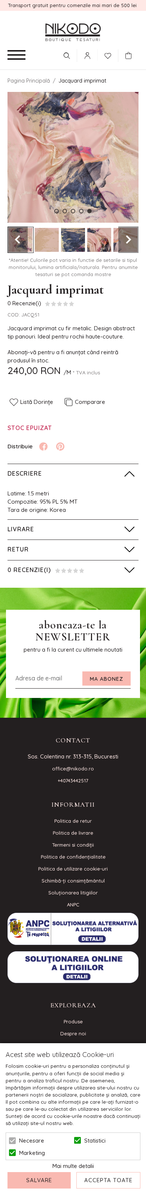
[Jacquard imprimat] (47, 240)
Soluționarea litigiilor (73, 893)
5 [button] (89, 211)
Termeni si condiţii (73, 845)
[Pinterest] (60, 446)
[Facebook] (43, 446)
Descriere (24, 473)
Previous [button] (17, 239)
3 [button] (73, 211)
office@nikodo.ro (73, 769)
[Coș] (130, 55)
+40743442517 (73, 781)
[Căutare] (66, 55)
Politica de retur (73, 821)
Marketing (32, 1152)
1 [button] (56, 211)
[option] (73, 157)
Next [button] (128, 239)
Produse (73, 1022)
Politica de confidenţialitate (73, 857)
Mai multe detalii (73, 1165)
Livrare (20, 529)
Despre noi (73, 1033)
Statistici (95, 1140)
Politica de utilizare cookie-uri (73, 869)
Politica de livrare (73, 833)
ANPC (73, 905)
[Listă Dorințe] (107, 55)
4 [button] (81, 211)
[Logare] (87, 55)
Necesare (31, 1140)
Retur (18, 549)
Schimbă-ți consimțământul (73, 881)
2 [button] (65, 211)
